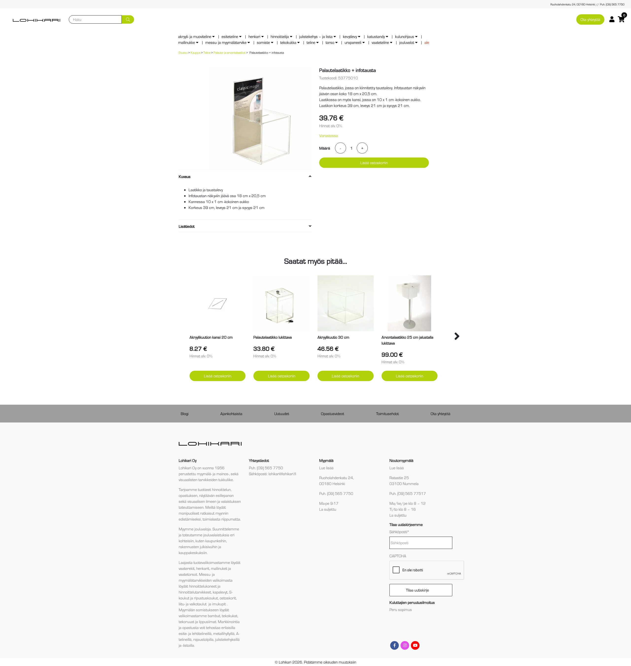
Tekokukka (288, 42)
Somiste (263, 42)
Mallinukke (186, 42)
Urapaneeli (353, 42)
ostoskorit (228, 597)
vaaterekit (186, 568)
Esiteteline (230, 36)
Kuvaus (185, 176)
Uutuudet (281, 413)
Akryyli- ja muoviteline (194, 36)
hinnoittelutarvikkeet (195, 592)
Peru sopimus (400, 609)
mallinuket (219, 568)
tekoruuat (186, 621)
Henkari (254, 36)
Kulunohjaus (404, 36)
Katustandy (376, 36)
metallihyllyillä (223, 633)
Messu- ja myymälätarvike (225, 42)
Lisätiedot (186, 226)
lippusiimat (207, 621)
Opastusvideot (332, 413)
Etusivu (183, 52)
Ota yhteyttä (590, 19)
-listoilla (188, 645)
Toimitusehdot (387, 413)
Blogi (185, 413)
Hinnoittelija (280, 36)
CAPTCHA (397, 555)
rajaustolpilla (203, 639)
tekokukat (229, 615)
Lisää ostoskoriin (374, 162)
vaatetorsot (188, 574)
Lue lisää (326, 467)
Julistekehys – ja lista (316, 36)
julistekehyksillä (227, 639)
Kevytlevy (350, 36)
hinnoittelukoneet (203, 586)
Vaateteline (380, 42)
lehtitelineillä (201, 633)
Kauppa (195, 52)
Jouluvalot (406, 42)
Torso (330, 42)
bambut (214, 615)
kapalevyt (220, 592)
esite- (183, 633)
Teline (311, 42)
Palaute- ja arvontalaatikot (229, 52)
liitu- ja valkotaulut (193, 603)
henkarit (202, 568)
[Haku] (128, 19)
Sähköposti (399, 531)
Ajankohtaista (231, 413)
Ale (426, 42)
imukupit (219, 603)
